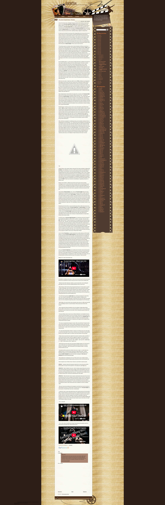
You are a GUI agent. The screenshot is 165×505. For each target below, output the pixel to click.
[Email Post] (58, 451)
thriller (101, 200)
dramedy (101, 133)
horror (101, 149)
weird (101, 207)
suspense (101, 195)
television (101, 198)
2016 (99, 48)
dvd (100, 134)
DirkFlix (71, 3)
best (100, 105)
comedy (101, 114)
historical (101, 147)
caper (101, 110)
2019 (99, 44)
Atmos (101, 104)
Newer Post (60, 491)
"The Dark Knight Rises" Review (66, 19)
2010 (99, 82)
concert (101, 118)
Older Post (84, 491)
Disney (101, 124)
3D (100, 89)
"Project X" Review (102, 62)
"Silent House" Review (102, 61)
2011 (99, 81)
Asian (101, 103)
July (99, 60)
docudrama (102, 127)
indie (100, 153)
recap (101, 179)
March (100, 76)
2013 (99, 52)
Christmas (101, 112)
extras (101, 137)
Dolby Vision (102, 130)
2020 (99, 43)
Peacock (101, 175)
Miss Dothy (22, 503)
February (100, 78)
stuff (100, 194)
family (101, 138)
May (99, 74)
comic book (82, 21)
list (100, 157)
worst (101, 210)
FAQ (84, 16)
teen (100, 196)
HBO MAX (102, 145)
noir (100, 168)
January (100, 79)
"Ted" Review (101, 67)
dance (101, 122)
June (100, 72)
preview (101, 177)
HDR (100, 146)
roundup (101, 185)
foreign (101, 143)
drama (101, 131)
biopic (101, 107)
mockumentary (102, 160)
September (100, 57)
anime (101, 97)
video (101, 203)
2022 (99, 40)
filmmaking (102, 142)
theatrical (88, 21)
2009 (99, 83)
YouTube (101, 211)
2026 (99, 35)
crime (101, 119)
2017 (99, 47)
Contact (77, 16)
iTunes (101, 154)
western (101, 208)
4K (100, 91)
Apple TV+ (102, 100)
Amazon (101, 95)
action (101, 92)
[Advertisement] (101, 221)
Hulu (100, 150)
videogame (102, 204)
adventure (101, 93)
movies (101, 161)
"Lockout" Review (101, 66)
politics (101, 176)
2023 (99, 39)
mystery (101, 165)
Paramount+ (102, 172)
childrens (101, 111)
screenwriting (102, 188)
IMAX (101, 152)
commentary (102, 116)
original (101, 169)
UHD (100, 202)
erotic (101, 135)
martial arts (102, 158)
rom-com (101, 183)
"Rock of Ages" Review (102, 71)
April (99, 75)
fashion (101, 141)
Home (63, 16)
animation (101, 96)
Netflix (101, 166)
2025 (99, 36)
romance (101, 184)
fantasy (101, 139)
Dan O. (63, 454)
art (100, 101)
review (85, 21)
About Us (70, 16)
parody (101, 173)
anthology (101, 99)
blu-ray (101, 108)
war (100, 206)
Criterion (101, 120)
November (100, 56)
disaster (101, 123)
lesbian (101, 156)
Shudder (101, 191)
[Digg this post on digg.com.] (59, 448)
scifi (100, 187)
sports (101, 192)
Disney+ (101, 126)
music (101, 162)
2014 (99, 51)
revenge (101, 180)
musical (101, 164)
